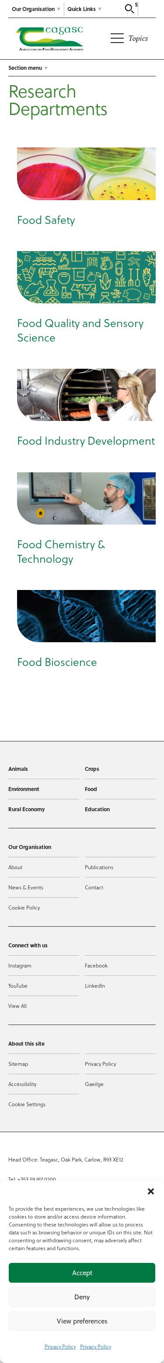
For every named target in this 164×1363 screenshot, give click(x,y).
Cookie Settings (26, 1104)
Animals (18, 769)
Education (97, 809)
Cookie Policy (24, 907)
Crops (92, 769)
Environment (23, 789)
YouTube (18, 985)
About (15, 867)
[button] (151, 1191)
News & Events (25, 887)
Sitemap (18, 1064)
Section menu (25, 68)
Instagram (19, 965)
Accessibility (22, 1084)
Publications (99, 867)
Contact (94, 887)
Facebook (96, 965)
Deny (82, 1297)
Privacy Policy (60, 1346)
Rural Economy (26, 809)
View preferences (82, 1321)
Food (91, 789)
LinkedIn (95, 985)
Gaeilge (94, 1084)
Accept (82, 1272)
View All (17, 1006)
